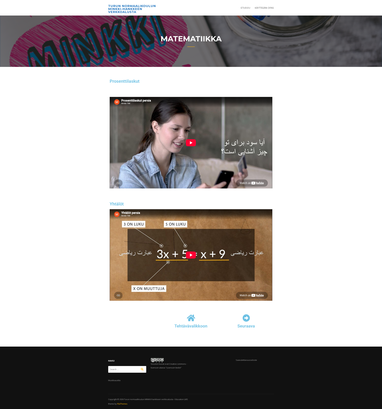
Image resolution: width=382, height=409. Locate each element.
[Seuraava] (246, 318)
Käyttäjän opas (264, 8)
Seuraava (246, 326)
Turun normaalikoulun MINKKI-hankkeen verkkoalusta (132, 9)
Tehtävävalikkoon (190, 326)
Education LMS (181, 399)
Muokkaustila (114, 380)
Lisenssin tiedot (174, 367)
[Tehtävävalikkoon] (191, 318)
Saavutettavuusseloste (246, 360)
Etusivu (245, 8)
